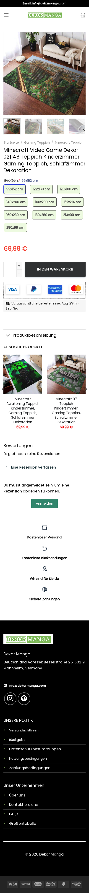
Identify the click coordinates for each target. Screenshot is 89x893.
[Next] (78, 73)
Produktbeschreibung (34, 335)
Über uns (17, 795)
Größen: (21, 180)
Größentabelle (22, 823)
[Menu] (6, 14)
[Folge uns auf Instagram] (10, 698)
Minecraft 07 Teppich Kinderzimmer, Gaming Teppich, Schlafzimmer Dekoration (66, 410)
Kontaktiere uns (23, 804)
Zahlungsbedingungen (29, 768)
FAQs (13, 814)
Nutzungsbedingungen (28, 758)
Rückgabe (17, 739)
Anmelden (44, 503)
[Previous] (11, 73)
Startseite (11, 142)
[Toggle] (8, 336)
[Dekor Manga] (44, 15)
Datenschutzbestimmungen (35, 749)
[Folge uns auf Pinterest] (24, 698)
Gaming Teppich (37, 142)
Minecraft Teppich (69, 142)
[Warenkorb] (83, 15)
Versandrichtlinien (24, 730)
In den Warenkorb (55, 269)
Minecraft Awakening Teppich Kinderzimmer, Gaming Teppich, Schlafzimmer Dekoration (22, 410)
